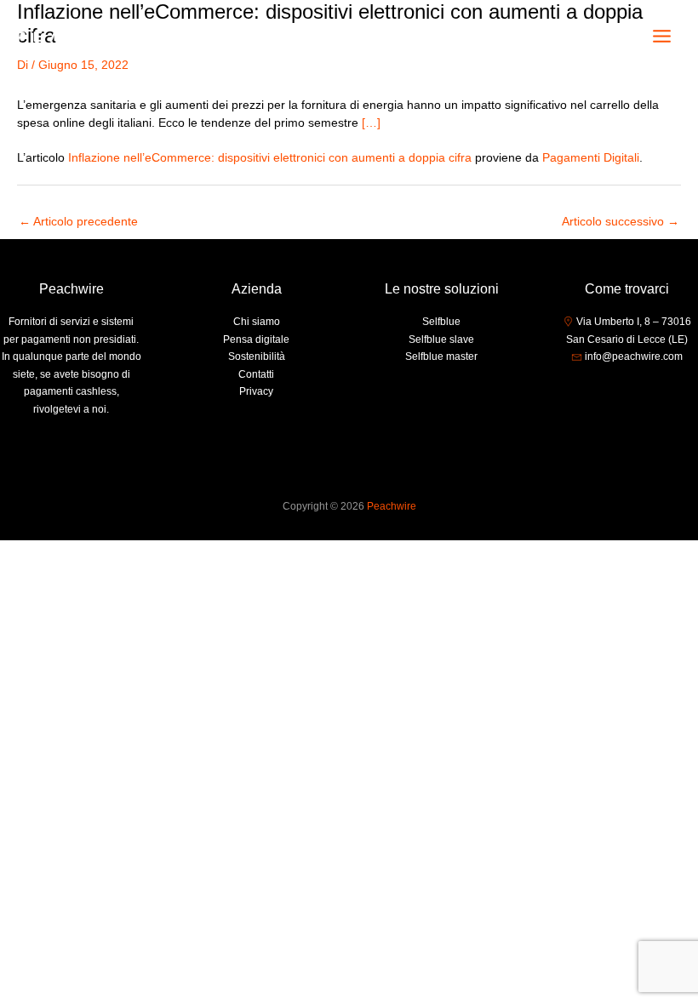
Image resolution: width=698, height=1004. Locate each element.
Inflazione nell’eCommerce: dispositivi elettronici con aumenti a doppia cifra (270, 157)
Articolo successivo (620, 221)
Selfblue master (441, 356)
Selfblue (441, 322)
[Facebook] (601, 389)
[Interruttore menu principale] (662, 36)
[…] (371, 123)
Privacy (256, 391)
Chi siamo (256, 322)
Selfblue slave (441, 339)
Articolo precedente (78, 221)
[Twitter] (626, 389)
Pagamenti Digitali (590, 157)
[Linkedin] (652, 389)
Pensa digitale (256, 339)
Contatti (256, 374)
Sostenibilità (256, 356)
